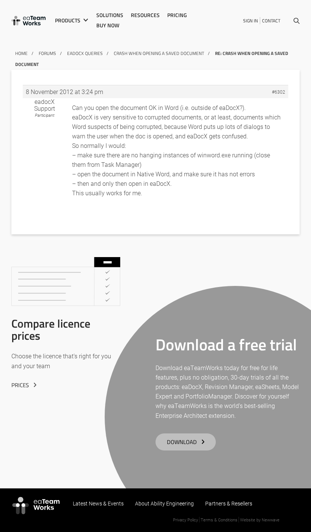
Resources (145, 15)
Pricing (177, 15)
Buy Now (107, 25)
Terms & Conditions (219, 520)
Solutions (109, 15)
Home (21, 53)
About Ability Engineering (164, 503)
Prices (20, 385)
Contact (271, 20)
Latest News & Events (98, 503)
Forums (47, 53)
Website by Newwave (260, 520)
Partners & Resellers (228, 503)
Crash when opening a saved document (159, 53)
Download (182, 442)
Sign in (250, 20)
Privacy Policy (185, 520)
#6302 (278, 92)
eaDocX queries (85, 53)
